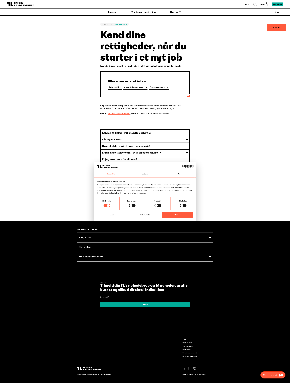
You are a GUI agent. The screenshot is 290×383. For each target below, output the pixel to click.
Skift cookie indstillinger (189, 356)
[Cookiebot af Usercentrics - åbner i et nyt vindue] (183, 166)
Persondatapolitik (187, 346)
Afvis (112, 215)
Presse (184, 339)
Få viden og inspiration (143, 12)
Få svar (112, 12)
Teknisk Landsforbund (119, 113)
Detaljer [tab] (145, 174)
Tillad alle (177, 215)
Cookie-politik (186, 349)
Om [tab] (179, 174)
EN (247, 4)
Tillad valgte (145, 215)
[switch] (132, 205)
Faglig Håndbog (187, 342)
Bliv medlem (277, 4)
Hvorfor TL (176, 12)
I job (276, 27)
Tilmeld (145, 305)
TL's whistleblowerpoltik (189, 353)
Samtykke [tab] (111, 174)
